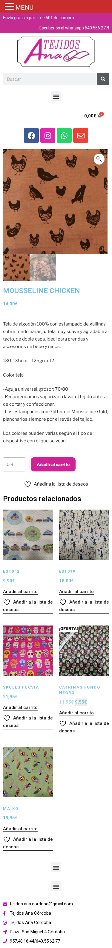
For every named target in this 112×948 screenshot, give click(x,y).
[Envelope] (80, 135)
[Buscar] (103, 79)
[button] (56, 96)
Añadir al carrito (53, 464)
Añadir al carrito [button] (20, 591)
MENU (24, 7)
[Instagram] (47, 135)
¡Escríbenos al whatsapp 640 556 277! (74, 28)
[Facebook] (31, 135)
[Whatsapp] (64, 135)
